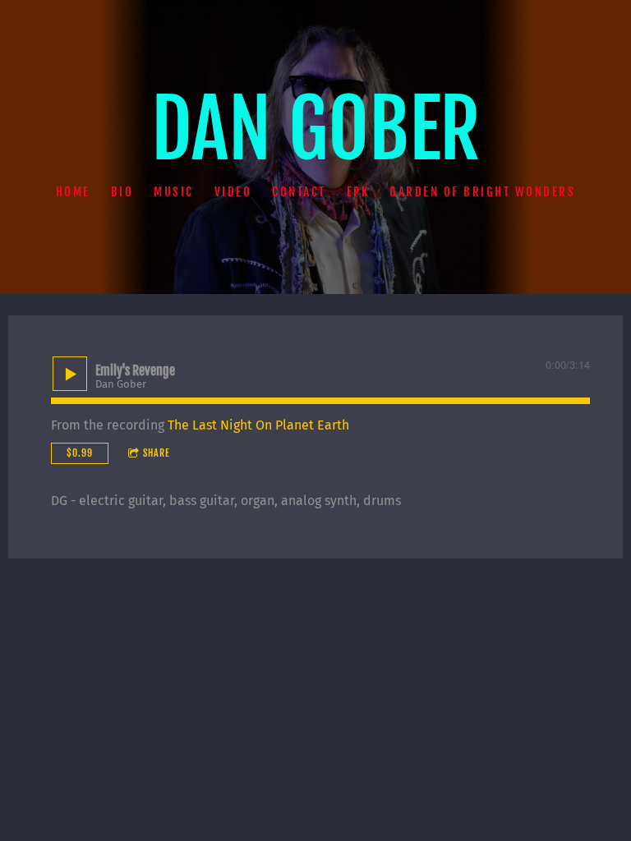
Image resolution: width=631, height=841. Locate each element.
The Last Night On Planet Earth (258, 425)
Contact (299, 191)
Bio (122, 191)
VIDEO (233, 191)
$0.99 (80, 453)
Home (73, 191)
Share (156, 453)
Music (174, 191)
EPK (358, 191)
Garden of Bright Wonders (482, 191)
